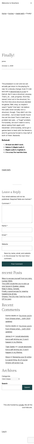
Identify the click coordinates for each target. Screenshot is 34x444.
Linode (21, 405)
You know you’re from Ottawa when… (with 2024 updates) (18, 318)
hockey (11, 13)
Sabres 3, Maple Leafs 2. (14, 147)
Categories (6, 376)
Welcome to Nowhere (10, 3)
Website (5, 244)
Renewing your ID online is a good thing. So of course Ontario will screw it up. (18, 360)
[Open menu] (31, 3)
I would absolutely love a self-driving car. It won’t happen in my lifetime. (17, 339)
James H (8, 336)
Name (5, 226)
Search (4, 383)
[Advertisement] (17, 34)
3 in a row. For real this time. (16, 152)
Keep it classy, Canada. (10, 289)
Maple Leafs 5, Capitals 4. (15, 150)
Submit (27, 387)
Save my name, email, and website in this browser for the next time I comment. (17, 255)
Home (4, 13)
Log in (4, 431)
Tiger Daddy (10, 347)
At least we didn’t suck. (14, 145)
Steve (7, 357)
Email (4, 235)
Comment (6, 203)
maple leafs (20, 13)
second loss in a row (18, 92)
